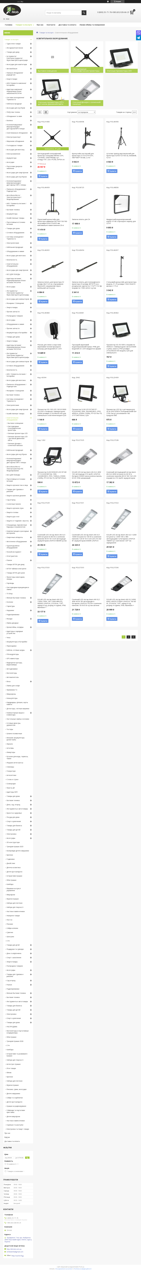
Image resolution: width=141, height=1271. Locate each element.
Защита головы (12, 512)
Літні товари (11, 1068)
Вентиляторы (12, 673)
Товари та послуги (24, 25)
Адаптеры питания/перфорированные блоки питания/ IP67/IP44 (16, 280)
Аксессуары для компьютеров (18, 299)
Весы (8, 681)
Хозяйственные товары (15, 218)
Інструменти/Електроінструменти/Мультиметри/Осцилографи (17, 58)
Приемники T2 (12, 690)
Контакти (51, 25)
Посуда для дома (13, 817)
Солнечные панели (14, 504)
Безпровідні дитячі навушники (18, 851)
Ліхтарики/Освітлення (15, 48)
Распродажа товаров (15, 316)
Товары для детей (13, 830)
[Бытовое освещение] (52, 57)
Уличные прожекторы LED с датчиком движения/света (18, 438)
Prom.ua (81, 1267)
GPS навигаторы (13, 658)
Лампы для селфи (13, 686)
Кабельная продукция (15, 247)
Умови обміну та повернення (92, 25)
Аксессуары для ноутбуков (17, 177)
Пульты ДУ (11, 788)
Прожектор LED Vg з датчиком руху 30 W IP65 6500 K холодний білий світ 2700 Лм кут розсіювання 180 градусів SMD (121, 412)
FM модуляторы (13, 654)
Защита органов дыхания (16, 496)
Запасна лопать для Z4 (81, 219)
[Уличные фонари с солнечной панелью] (87, 90)
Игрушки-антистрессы (15, 763)
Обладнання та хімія (14, 116)
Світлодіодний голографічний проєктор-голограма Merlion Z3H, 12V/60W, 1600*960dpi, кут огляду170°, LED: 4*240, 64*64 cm (51, 156)
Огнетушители (12, 556)
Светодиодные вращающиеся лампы (18, 588)
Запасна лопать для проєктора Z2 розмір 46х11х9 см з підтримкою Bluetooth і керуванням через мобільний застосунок (50, 285)
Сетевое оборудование (15, 233)
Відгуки (7, 1137)
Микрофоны (11, 694)
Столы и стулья (12, 779)
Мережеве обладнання (15, 141)
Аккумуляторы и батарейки (17, 333)
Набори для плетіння (14, 903)
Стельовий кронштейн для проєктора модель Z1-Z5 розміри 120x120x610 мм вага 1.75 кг (121, 284)
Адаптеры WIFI (12, 792)
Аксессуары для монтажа (16, 255)
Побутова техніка (13, 112)
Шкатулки (10, 937)
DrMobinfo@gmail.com (15, 1252)
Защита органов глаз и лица (17, 485)
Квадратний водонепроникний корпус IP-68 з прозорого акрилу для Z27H (121, 221)
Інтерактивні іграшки (14, 876)
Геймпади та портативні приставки (16, 1111)
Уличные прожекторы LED (18, 433)
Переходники (11, 646)
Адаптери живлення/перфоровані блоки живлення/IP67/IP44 (14, 91)
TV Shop (10, 594)
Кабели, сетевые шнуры (16, 650)
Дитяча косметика (13, 867)
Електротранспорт (14, 137)
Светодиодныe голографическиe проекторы (14, 428)
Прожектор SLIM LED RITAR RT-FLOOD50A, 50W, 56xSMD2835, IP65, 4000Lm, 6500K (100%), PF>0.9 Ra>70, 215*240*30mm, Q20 (87, 412)
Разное (9, 560)
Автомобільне (12, 69)
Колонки (10, 602)
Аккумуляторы (12, 214)
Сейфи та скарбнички (15, 1098)
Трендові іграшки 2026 (15, 1041)
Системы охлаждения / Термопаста (15, 238)
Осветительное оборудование (12, 265)
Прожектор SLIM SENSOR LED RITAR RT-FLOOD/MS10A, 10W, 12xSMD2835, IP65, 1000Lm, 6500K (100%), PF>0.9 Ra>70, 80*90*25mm (51, 475)
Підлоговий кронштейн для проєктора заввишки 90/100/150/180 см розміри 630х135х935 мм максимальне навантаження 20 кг (52, 222)
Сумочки (10, 932)
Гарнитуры (11, 606)
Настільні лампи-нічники (16, 911)
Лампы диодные (13, 623)
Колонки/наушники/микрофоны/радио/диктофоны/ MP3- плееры (16, 183)
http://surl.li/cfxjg (17, 1256)
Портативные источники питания (16, 223)
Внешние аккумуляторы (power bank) (15, 739)
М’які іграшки (11, 880)
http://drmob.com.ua (14, 1249)
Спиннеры (10, 767)
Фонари (9, 619)
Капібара (10, 884)
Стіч (8, 941)
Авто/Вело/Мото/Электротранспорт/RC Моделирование (15, 469)
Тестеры (10, 729)
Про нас (40, 25)
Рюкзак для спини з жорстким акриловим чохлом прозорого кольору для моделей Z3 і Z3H (49, 347)
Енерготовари (12, 79)
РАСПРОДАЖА (12, 1027)
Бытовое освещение (15, 423)
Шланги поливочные (14, 733)
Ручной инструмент (14, 552)
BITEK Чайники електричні (16, 569)
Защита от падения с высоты (18, 521)
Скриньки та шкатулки (15, 1125)
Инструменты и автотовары (17, 809)
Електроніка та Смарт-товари (18, 1129)
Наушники (10, 610)
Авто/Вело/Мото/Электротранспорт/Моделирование (14, 197)
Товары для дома (13, 228)
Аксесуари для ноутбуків (16, 108)
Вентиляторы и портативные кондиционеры (18, 1032)
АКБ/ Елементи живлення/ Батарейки (16, 84)
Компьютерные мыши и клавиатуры (15, 714)
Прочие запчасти (13, 312)
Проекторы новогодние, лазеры (16, 578)
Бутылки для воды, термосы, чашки (17, 757)
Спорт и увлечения (14, 821)
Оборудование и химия (15, 251)
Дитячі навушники (13, 1093)
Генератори (11, 771)
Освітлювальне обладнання (17, 133)
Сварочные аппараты (15, 537)
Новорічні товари (13, 916)
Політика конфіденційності (82, 1269)
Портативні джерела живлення (14, 167)
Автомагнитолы (13, 677)
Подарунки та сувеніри (15, 949)
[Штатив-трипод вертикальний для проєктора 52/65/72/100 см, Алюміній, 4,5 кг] (121, 138)
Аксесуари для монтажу (15, 150)
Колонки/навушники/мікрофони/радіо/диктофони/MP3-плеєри (16, 127)
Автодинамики (12, 669)
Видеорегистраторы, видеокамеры (14, 664)
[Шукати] (84, 12)
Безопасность (12, 260)
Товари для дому (13, 52)
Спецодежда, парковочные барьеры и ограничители (17, 526)
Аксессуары (11, 287)
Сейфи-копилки (12, 928)
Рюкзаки (10, 924)
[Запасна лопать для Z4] (87, 204)
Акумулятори (11, 158)
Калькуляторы (12, 698)
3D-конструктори (13, 842)
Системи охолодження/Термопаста (15, 98)
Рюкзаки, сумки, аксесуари (16, 1089)
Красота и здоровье (14, 813)
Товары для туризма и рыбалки (15, 490)
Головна (8, 25)
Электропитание (13, 243)
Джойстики (11, 863)
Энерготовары (12, 307)
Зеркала (10, 744)
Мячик (9, 1072)
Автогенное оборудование (17, 541)
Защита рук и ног (13, 516)
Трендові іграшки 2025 (15, 846)
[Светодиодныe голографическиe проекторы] (87, 57)
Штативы (10, 748)
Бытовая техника (13, 210)
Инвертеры (11, 752)
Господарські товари (14, 145)
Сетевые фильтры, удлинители (14, 724)
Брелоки (10, 855)
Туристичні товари (14, 44)
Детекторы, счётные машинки (18, 709)
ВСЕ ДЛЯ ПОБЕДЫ (13, 274)
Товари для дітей (13, 945)
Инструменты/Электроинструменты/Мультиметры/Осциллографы (18, 293)
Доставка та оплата (67, 25)
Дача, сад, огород (13, 805)
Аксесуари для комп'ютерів (17, 64)
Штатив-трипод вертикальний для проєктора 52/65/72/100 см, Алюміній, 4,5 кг (121, 155)
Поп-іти (9, 920)
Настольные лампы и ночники (18, 719)
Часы (8, 637)
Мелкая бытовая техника (16, 598)
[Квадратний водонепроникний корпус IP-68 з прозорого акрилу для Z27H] (121, 204)
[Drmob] (12, 10)
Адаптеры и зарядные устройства (15, 632)
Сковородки (11, 784)
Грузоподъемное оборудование (13, 547)
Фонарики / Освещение (15, 303)
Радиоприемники (13, 614)
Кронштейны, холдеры (15, 627)
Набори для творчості (15, 907)
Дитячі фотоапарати (14, 872)
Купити (44, 176)
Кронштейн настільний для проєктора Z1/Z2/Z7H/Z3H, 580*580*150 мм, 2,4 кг (83, 155)
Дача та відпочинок (14, 953)
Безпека (10, 120)
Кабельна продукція (14, 104)
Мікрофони (11, 895)
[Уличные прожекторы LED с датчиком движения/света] (52, 90)
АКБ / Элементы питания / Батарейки (16, 204)
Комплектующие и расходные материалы (18, 532)
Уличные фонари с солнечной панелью (15, 444)
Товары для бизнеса (14, 825)
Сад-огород (11, 500)
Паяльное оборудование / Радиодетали (16, 190)
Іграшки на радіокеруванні (16, 1106)
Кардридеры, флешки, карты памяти (17, 703)
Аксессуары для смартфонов (17, 172)
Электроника (11, 834)
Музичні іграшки (13, 899)
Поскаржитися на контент (64, 1269)
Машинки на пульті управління (14, 889)
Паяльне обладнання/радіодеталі (15, 74)
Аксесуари (10, 162)
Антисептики (11, 775)
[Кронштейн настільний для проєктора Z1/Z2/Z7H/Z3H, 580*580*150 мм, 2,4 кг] (87, 138)
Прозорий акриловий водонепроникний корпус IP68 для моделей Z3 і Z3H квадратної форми (86, 347)
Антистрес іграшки (13, 1064)
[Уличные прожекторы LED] (121, 57)
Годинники (11, 859)
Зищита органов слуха (15, 508)
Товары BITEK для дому (15, 564)
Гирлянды (10, 583)
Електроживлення (13, 154)
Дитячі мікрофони (13, 1116)
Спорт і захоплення (14, 957)
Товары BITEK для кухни (16, 573)
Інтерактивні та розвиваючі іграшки (17, 1055)
